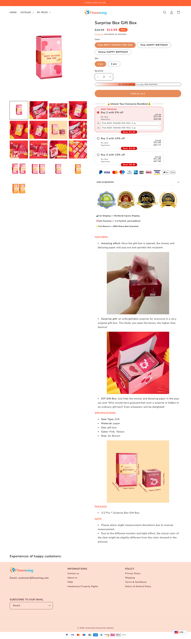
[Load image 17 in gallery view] (19, 189)
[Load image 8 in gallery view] (78, 130)
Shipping (99, 34)
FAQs (70, 582)
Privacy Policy (133, 573)
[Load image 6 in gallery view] (38, 130)
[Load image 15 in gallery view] (58, 169)
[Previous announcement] (10, 3)
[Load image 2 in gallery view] (38, 110)
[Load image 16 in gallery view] (78, 169)
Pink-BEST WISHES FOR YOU (115, 44)
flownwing (90, 628)
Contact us (73, 573)
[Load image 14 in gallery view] (38, 169)
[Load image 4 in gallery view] (78, 110)
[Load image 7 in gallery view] (58, 130)
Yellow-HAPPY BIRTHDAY (113, 51)
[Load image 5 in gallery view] (19, 130)
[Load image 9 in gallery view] (19, 149)
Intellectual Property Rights (82, 586)
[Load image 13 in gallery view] (19, 169)
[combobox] (131, 123)
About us (72, 577)
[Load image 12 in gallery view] (78, 149)
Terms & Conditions (136, 582)
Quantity (99, 70)
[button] (27, 12)
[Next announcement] (181, 3)
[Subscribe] (49, 605)
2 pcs (114, 63)
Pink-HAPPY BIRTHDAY (154, 44)
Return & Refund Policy (138, 586)
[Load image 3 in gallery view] (58, 110)
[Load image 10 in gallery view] (38, 149)
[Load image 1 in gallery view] (19, 110)
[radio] (129, 115)
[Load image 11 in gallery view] (58, 149)
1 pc (100, 63)
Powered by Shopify (105, 628)
